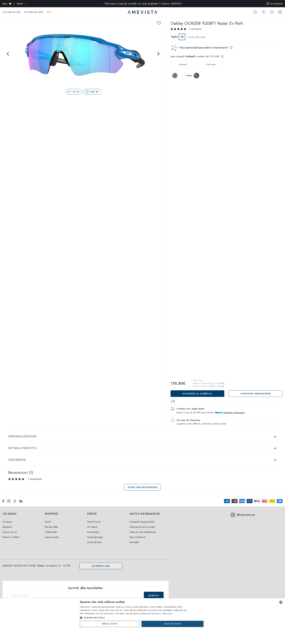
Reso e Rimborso (137, 537)
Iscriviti (153, 595)
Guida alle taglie (95, 537)
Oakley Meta (51, 532)
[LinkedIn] (20, 501)
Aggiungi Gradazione (256, 393)
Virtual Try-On (94, 521)
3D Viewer (92, 527)
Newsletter (134, 542)
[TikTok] (15, 501)
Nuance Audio (52, 537)
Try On (75, 91)
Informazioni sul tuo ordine (142, 527)
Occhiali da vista (33, 12)
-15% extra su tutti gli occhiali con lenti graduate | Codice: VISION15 (142, 3)
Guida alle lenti (94, 542)
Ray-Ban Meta (51, 527)
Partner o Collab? (11, 537)
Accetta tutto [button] (172, 623)
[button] (135, 617)
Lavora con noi (9, 532)
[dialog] (142, 613)
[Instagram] (8, 501)
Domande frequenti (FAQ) (142, 521)
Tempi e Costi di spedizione (142, 532)
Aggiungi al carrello (197, 393)
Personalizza (93, 532)
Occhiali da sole (11, 12)
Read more (167, 613)
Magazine (7, 527)
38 (182, 37)
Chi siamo (7, 521)
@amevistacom (246, 515)
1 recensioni (195, 29)
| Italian (12, 3)
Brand (48, 521)
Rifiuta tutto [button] (109, 623)
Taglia (174, 37)
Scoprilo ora (101, 566)
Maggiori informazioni (234, 412)
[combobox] (281, 602)
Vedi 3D (94, 91)
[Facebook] (3, 501)
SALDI (49, 12)
